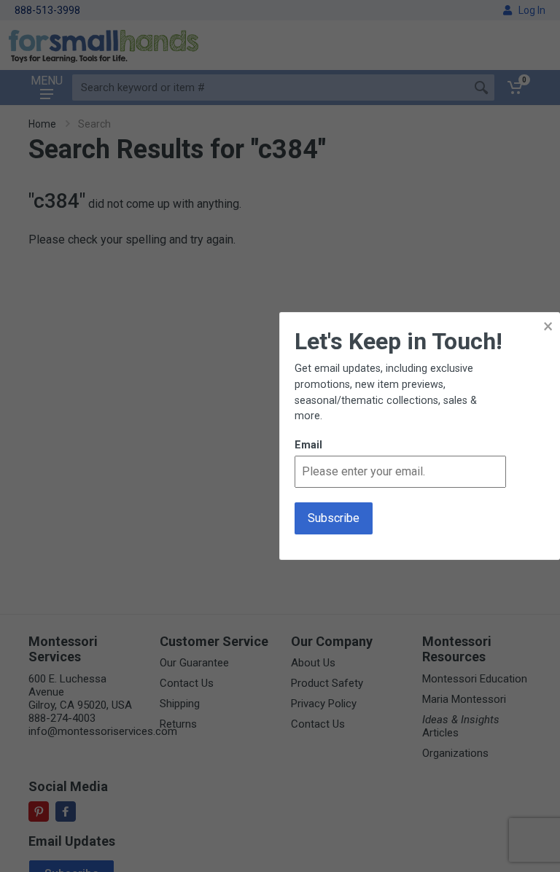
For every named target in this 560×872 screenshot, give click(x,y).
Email (308, 445)
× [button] (548, 326)
